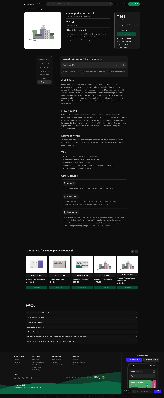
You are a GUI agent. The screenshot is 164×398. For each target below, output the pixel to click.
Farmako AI (55, 362)
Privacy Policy (35, 359)
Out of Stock (126, 34)
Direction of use (44, 74)
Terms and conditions (38, 362)
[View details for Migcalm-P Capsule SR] (105, 264)
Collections (74, 359)
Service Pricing (36, 370)
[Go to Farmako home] (29, 4)
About (120, 3)
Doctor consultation (57, 364)
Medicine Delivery (57, 359)
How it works (44, 71)
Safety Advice (44, 82)
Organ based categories (78, 362)
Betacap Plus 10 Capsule (38, 9)
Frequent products (76, 364)
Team (125, 3)
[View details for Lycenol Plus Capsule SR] (82, 264)
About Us (16, 359)
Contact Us (17, 362)
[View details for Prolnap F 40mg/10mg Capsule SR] (127, 264)
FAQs (15, 364)
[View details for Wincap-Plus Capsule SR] (36, 264)
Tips (44, 78)
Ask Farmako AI (44, 64)
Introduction (44, 67)
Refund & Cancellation (38, 364)
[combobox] (40, 4)
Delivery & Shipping (37, 367)
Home (115, 3)
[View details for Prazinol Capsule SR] (59, 264)
